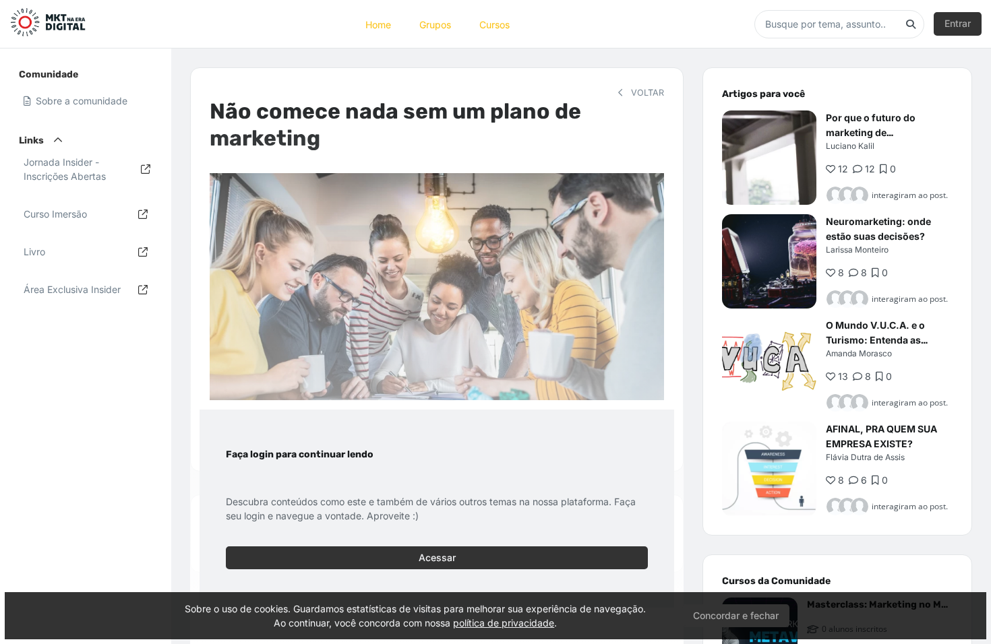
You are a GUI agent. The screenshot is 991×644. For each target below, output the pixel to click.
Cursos (494, 24)
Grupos (435, 24)
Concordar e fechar (736, 615)
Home (378, 24)
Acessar (437, 557)
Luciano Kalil (850, 146)
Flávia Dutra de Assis (865, 457)
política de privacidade (503, 623)
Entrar (957, 23)
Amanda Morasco (859, 353)
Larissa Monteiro (857, 250)
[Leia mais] (769, 157)
